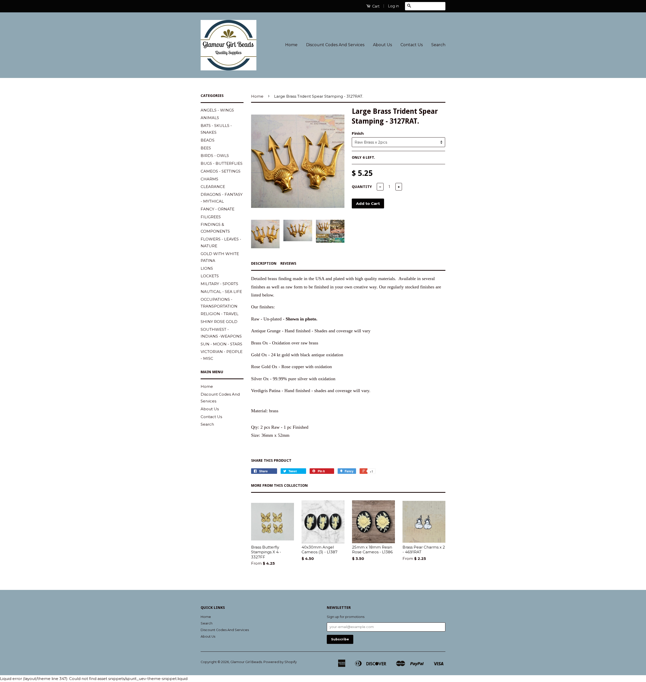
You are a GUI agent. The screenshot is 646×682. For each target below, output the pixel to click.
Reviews (288, 263)
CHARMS (209, 179)
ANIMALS (210, 117)
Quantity (362, 186)
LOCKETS (210, 276)
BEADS (207, 140)
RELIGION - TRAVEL (219, 313)
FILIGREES (211, 216)
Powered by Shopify (280, 662)
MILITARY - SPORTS (219, 283)
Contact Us (411, 44)
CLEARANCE (213, 186)
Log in (393, 6)
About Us (382, 44)
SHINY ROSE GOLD (219, 321)
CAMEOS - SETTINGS (220, 171)
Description (264, 263)
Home (291, 44)
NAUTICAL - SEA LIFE (221, 291)
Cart (375, 6)
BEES (206, 148)
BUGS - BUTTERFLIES (222, 163)
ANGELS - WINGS (217, 110)
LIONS (207, 268)
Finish (358, 133)
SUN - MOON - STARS (221, 344)
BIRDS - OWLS (215, 155)
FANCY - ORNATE (217, 209)
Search (438, 44)
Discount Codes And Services (335, 44)
